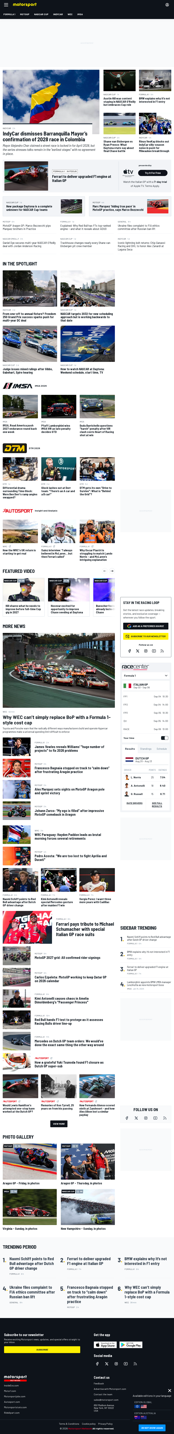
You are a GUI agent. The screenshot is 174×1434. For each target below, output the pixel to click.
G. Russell (137, 793)
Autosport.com (12, 1401)
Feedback (99, 1383)
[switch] (164, 738)
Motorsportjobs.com (14, 1396)
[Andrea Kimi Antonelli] (126, 785)
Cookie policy (88, 1423)
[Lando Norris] (126, 777)
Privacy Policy (105, 1423)
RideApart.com (12, 1412)
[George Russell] (126, 794)
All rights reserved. (103, 1428)
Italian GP (140, 684)
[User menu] (167, 4)
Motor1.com (10, 1390)
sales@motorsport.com (106, 1399)
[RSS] (162, 651)
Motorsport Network (80, 1428)
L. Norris (136, 777)
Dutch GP (142, 758)
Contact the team (103, 1394)
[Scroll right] (112, 571)
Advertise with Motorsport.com (110, 1388)
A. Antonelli (138, 785)
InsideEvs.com (11, 1385)
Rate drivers (135, 803)
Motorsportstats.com (15, 1407)
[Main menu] (6, 4)
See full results (157, 805)
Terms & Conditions (69, 1423)
